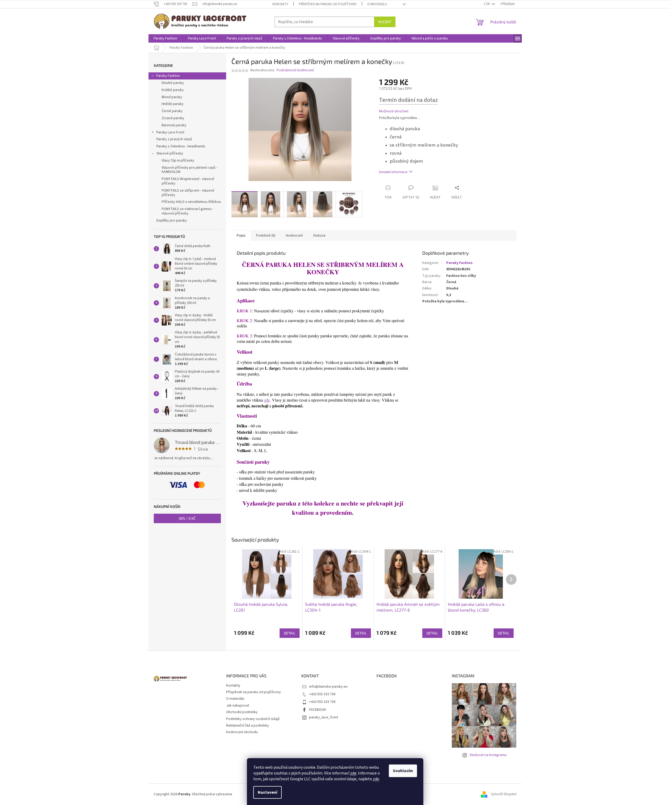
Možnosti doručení (393, 111)
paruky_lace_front (323, 717)
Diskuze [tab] (319, 235)
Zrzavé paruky (173, 118)
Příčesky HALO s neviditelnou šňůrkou (191, 201)
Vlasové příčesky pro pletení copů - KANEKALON (189, 170)
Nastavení (267, 792)
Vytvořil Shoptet (504, 794)
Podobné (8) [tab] (265, 235)
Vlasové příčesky (169, 153)
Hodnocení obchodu (242, 732)
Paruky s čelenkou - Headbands (180, 146)
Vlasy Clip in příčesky (178, 160)
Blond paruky (172, 97)
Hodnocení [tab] (294, 235)
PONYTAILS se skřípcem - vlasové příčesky (188, 193)
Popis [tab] (241, 235)
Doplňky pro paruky (171, 220)
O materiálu (377, 4)
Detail (289, 633)
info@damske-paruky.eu (328, 686)
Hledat (384, 21)
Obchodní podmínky (242, 712)
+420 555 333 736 (322, 694)
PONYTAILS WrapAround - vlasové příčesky (188, 181)
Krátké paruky (173, 90)
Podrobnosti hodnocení (295, 70)
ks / (187, 518)
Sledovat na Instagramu (488, 755)
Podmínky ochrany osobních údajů (253, 719)
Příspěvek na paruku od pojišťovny (328, 4)
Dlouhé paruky (173, 83)
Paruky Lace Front (170, 132)
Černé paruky (172, 111)
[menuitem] (165, 38)
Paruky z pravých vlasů (174, 139)
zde (353, 773)
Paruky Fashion (168, 75)
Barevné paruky (174, 125)
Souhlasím (403, 771)
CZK (487, 4)
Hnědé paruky (172, 104)
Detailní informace (393, 172)
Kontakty (280, 4)
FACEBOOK (317, 709)
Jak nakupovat (237, 705)
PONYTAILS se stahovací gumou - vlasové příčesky (187, 211)
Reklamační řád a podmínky (247, 725)
